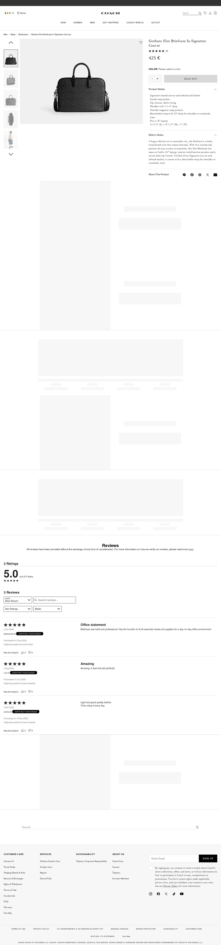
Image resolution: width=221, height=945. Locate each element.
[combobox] (192, 13)
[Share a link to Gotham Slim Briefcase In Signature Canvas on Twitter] (206, 175)
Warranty (8, 907)
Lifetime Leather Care (50, 861)
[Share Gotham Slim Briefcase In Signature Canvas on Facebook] (190, 175)
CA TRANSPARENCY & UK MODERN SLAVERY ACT (80, 929)
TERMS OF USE (18, 929)
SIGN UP (208, 858)
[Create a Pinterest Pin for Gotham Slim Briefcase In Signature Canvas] (198, 175)
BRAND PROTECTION (146, 929)
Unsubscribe (9, 896)
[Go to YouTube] (182, 893)
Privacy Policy (170, 886)
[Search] (200, 13)
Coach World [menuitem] (135, 23)
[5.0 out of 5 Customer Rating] (156, 50)
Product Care (46, 867)
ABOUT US (118, 854)
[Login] (210, 13)
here (190, 549)
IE (10, 13)
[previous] (11, 42)
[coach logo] (110, 13)
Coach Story (118, 861)
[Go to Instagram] (151, 893)
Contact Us (9, 861)
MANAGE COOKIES (119, 929)
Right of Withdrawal (13, 884)
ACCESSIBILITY (170, 929)
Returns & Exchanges (13, 878)
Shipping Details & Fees (14, 872)
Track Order (9, 867)
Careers (115, 867)
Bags (13, 34)
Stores (23, 13)
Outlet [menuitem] (155, 23)
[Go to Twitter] (166, 893)
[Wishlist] (205, 13)
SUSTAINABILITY (85, 854)
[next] (11, 154)
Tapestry (116, 872)
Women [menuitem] (78, 23)
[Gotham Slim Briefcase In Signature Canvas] (81, 81)
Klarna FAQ (45, 878)
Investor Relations (120, 878)
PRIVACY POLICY (41, 929)
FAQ (6, 901)
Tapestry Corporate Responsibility (91, 861)
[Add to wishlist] (141, 42)
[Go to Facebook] (158, 893)
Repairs (43, 872)
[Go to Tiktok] (174, 893)
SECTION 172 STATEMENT (103, 936)
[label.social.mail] (213, 175)
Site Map (8, 913)
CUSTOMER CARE (14, 854)
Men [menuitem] (92, 23)
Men (6, 34)
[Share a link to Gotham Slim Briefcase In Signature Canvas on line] (182, 175)
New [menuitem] (63, 23)
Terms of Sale (10, 890)
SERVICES (45, 854)
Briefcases (23, 34)
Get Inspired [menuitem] (111, 23)
